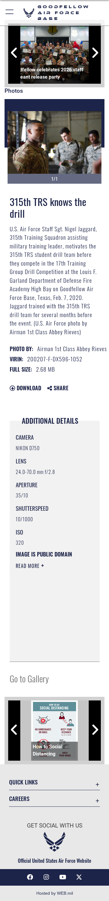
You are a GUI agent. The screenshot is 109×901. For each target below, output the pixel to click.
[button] (10, 13)
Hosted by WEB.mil (54, 893)
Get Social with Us (54, 825)
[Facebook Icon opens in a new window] (30, 877)
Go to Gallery (29, 678)
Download (28, 388)
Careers (19, 798)
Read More (28, 565)
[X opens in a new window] (79, 877)
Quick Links (23, 782)
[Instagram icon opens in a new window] (46, 877)
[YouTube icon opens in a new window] (62, 877)
